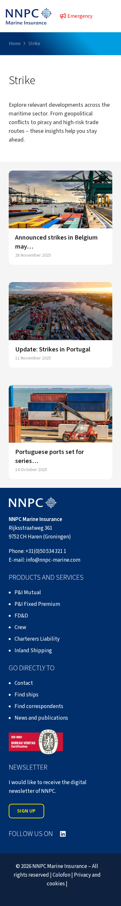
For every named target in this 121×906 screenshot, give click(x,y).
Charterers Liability (37, 639)
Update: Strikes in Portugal (52, 349)
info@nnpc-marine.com (53, 560)
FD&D (21, 616)
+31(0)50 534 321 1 (45, 551)
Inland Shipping (33, 651)
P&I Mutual (28, 592)
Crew (20, 627)
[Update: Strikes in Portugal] (60, 311)
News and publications (41, 718)
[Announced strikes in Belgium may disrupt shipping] (60, 199)
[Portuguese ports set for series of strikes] (60, 414)
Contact (24, 683)
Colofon (61, 875)
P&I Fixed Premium (37, 604)
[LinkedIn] (63, 834)
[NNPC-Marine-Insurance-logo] (29, 16)
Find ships (26, 695)
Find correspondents (39, 706)
